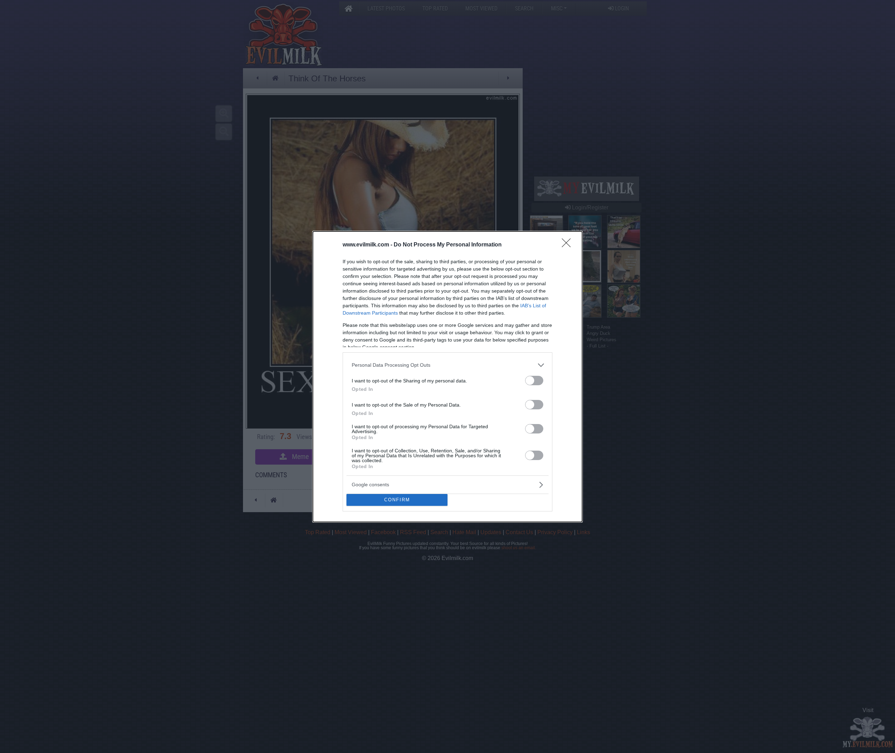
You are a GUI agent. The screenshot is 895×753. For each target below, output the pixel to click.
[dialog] (447, 376)
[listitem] (447, 365)
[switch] (534, 380)
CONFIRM (397, 499)
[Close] (568, 245)
